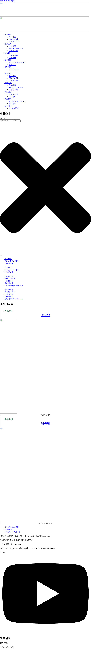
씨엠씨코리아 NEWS (17, 62)
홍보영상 (12, 65)
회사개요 (12, 37)
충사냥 (45, 315)
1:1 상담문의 (14, 69)
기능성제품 (13, 51)
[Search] (1, 255)
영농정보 (8, 53)
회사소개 (8, 34)
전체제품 (12, 46)
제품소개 (8, 44)
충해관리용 (8, 283)
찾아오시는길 (14, 41)
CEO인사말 (13, 39)
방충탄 (45, 423)
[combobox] (10, 120)
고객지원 (8, 67)
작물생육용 (8, 281)
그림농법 (12, 58)
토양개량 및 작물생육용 (13, 285)
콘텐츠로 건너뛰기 (7, 1)
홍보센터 (8, 60)
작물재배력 (13, 55)
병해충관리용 (9, 278)
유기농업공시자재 (16, 48)
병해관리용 (8, 276)
